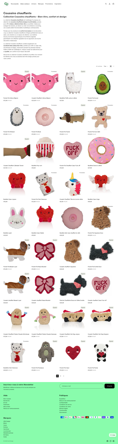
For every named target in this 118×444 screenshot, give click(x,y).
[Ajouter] (55, 93)
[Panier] (113, 4)
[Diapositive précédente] (62, 83)
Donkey (5, 427)
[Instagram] (110, 441)
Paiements (6, 404)
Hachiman (6, 429)
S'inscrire (109, 386)
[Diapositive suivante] (83, 83)
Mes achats (6, 406)
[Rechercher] (106, 4)
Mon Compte (7, 398)
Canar (5, 425)
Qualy (5, 437)
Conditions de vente (65, 406)
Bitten (5, 423)
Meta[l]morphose (8, 433)
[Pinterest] (113, 441)
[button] (106, 66)
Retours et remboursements (11, 408)
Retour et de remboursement (67, 400)
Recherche (6, 400)
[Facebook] (107, 441)
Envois (5, 402)
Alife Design (6, 421)
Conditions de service (65, 404)
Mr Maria (6, 435)
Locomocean (7, 431)
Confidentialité (63, 402)
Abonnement (63, 412)
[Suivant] (63, 376)
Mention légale (63, 408)
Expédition (62, 398)
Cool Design (10, 441)
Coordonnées (63, 410)
